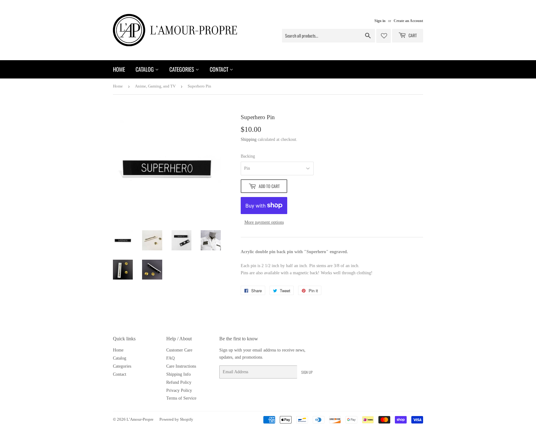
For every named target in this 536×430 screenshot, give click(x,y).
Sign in (380, 21)
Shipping (249, 139)
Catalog (145, 69)
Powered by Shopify (176, 419)
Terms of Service (181, 398)
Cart (412, 35)
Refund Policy (178, 382)
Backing (248, 156)
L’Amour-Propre (140, 419)
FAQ (170, 358)
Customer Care (179, 350)
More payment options (264, 222)
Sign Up (307, 372)
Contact (220, 69)
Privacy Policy (179, 390)
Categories (182, 69)
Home (119, 69)
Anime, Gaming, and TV (155, 86)
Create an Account (408, 21)
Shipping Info (178, 374)
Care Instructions (181, 366)
